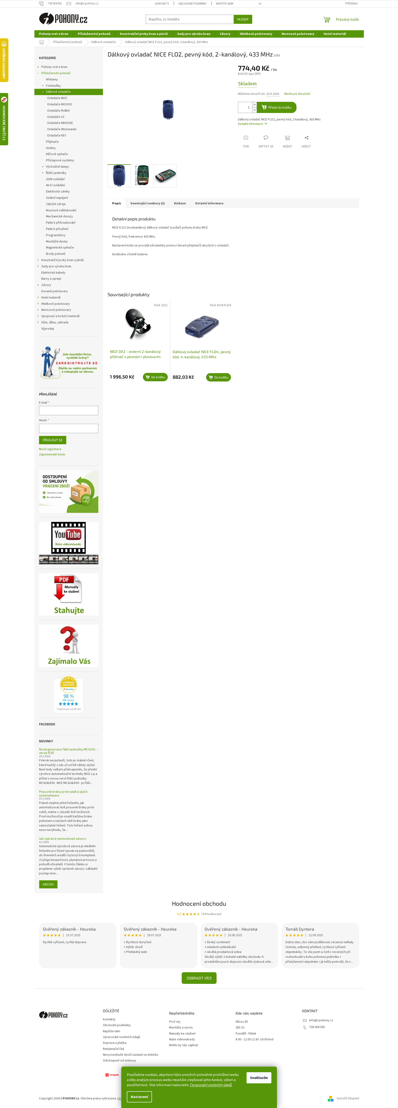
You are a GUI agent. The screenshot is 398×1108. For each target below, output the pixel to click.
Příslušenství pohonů (55, 73)
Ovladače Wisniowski (61, 129)
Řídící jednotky (56, 173)
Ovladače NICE (57, 98)
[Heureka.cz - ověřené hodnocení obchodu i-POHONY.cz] (68, 694)
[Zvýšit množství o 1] (254, 104)
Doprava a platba (114, 1043)
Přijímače (52, 141)
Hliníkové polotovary (55, 304)
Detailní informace (250, 124)
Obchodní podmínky (192, 4)
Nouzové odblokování (61, 210)
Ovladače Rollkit (58, 110)
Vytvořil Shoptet (348, 1098)
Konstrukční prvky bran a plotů (62, 260)
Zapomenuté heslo (52, 454)
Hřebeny (52, 79)
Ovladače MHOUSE (60, 123)
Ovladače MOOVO (59, 104)
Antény (51, 148)
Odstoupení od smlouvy (119, 1060)
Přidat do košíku (280, 107)
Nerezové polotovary (56, 310)
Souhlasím (259, 1077)
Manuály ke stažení (182, 1034)
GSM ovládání (55, 179)
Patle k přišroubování (60, 222)
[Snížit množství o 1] (254, 110)
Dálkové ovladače (58, 92)
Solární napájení (57, 198)
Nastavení (139, 1096)
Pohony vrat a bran (54, 67)
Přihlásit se (52, 440)
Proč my (175, 1022)
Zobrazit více (199, 978)
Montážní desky (57, 241)
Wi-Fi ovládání (55, 185)
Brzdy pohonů (55, 254)
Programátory (56, 235)
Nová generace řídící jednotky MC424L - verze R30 (68, 751)
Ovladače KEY (56, 135)
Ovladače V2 (55, 117)
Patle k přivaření (57, 229)
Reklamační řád (113, 1049)
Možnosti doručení (297, 94)
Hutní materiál (50, 297)
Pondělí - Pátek (246, 1034)
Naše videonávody (182, 1039)
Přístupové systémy (60, 160)
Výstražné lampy (57, 166)
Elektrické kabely (53, 272)
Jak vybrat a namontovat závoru (62, 838)
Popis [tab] (116, 203)
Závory (46, 285)
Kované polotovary (54, 291)
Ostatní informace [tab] (209, 203)
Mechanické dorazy (59, 216)
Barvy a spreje (51, 278)
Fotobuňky (53, 85)
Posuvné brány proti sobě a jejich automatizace (63, 793)
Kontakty (162, 4)
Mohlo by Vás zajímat (183, 1045)
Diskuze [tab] (180, 203)
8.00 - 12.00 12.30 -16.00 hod (254, 1039)
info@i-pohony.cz (321, 1020)
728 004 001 (317, 1027)
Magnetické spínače (60, 247)
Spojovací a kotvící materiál (60, 316)
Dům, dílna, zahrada (54, 322)
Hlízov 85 (242, 1022)
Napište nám (224, 4)
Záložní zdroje (56, 204)
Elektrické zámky (58, 191)
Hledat (243, 19)
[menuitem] (53, 34)
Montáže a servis (181, 1027)
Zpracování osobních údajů (211, 1085)
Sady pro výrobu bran (56, 266)
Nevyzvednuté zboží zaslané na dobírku (130, 1054)
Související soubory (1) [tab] (147, 203)
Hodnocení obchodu (199, 903)
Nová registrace (50, 449)
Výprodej (47, 328)
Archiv (48, 884)
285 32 (240, 1027)
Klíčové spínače (57, 154)
